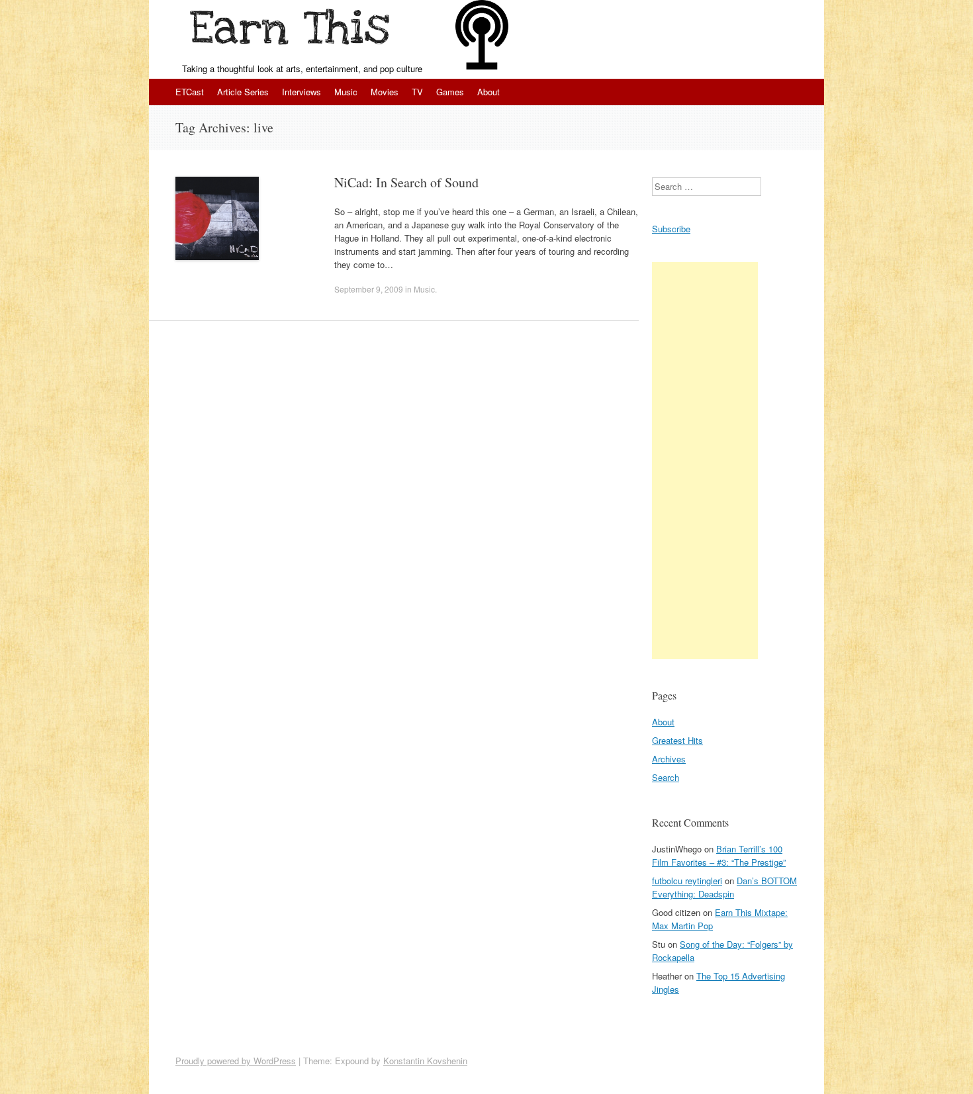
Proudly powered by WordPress (235, 1060)
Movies (384, 91)
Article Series (243, 91)
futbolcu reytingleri (687, 880)
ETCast (189, 91)
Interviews (301, 91)
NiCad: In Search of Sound (406, 182)
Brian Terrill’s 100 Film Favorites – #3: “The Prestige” (719, 855)
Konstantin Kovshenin (425, 1060)
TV (417, 91)
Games (450, 91)
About (488, 91)
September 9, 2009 (368, 289)
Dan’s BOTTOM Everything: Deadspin (724, 887)
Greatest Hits (677, 740)
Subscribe (671, 228)
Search (665, 777)
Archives (669, 758)
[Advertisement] (705, 460)
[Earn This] (292, 31)
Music (345, 91)
